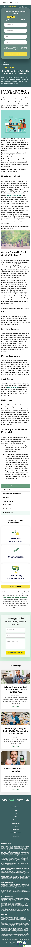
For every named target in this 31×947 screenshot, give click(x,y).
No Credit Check (8, 513)
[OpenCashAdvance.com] (9, 2)
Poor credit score (12, 388)
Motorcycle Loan (8, 501)
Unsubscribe (16, 836)
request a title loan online (14, 196)
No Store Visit (7, 505)
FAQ (16, 810)
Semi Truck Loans (8, 509)
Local (15, 816)
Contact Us (16, 820)
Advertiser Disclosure (22, 6)
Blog (16, 813)
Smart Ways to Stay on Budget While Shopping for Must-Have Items (15, 731)
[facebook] (10, 942)
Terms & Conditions (16, 833)
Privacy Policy (15, 48)
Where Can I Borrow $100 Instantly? (15, 769)
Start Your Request (15, 586)
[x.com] (6, 942)
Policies (16, 826)
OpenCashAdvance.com (14, 939)
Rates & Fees (16, 823)
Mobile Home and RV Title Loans (13, 493)
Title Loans (6, 489)
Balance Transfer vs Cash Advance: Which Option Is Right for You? (15, 689)
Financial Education (16, 807)
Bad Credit (6, 497)
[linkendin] (14, 942)
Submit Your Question (15, 652)
